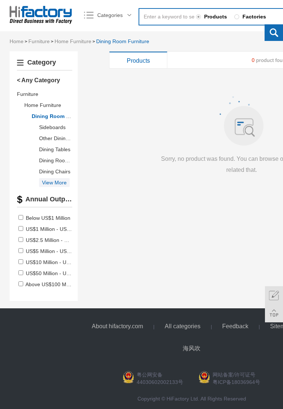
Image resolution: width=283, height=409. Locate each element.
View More (54, 183)
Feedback (235, 326)
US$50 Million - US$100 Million (62, 273)
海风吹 (191, 348)
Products (138, 61)
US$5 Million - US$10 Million (59, 251)
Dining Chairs (54, 171)
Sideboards (52, 127)
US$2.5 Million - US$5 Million (59, 240)
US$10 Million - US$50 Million (60, 262)
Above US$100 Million (51, 284)
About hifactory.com (117, 326)
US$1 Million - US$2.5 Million (59, 229)
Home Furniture (73, 41)
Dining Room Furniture (122, 41)
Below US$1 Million (48, 218)
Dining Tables (54, 149)
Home (17, 41)
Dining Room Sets (60, 160)
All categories (182, 326)
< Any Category (38, 80)
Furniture (39, 41)
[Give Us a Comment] (274, 295)
